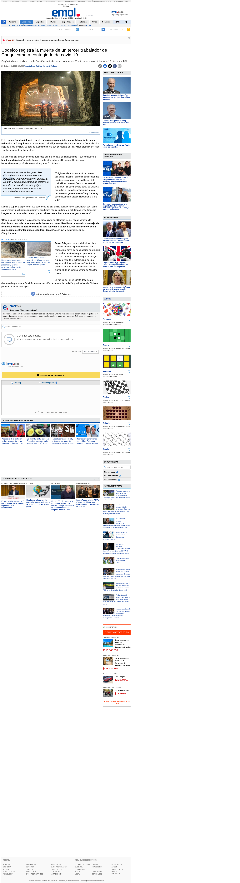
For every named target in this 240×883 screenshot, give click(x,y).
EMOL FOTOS (31, 871)
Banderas (107, 319)
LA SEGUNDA (97, 871)
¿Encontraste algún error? (53, 294)
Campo (39, 1)
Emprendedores (30, 25)
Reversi (106, 345)
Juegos (107, 299)
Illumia (29, 483)
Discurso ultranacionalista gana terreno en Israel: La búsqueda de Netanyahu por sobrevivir (116, 241)
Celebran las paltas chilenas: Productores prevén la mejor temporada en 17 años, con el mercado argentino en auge (38, 443)
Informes (63, 25)
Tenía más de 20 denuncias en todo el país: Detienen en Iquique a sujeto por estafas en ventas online (116, 599)
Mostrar (66, 6)
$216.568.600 (110, 650)
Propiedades (70, 1)
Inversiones (50, 1)
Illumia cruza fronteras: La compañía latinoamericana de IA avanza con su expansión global (38, 503)
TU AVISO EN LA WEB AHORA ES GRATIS (116, 703)
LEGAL (77, 874)
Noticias (20, 25)
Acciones (41, 25)
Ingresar (115, 15)
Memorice (107, 371)
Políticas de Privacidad (49, 880)
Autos (60, 1)
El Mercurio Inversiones (13, 483)
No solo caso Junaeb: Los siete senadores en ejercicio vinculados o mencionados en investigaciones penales (117, 613)
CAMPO (95, 864)
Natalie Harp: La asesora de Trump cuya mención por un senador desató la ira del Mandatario (116, 289)
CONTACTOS (56, 871)
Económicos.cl (94, 1)
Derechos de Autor (34, 880)
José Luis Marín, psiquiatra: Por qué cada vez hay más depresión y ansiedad (116, 97)
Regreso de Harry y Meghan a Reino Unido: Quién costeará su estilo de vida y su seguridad (115, 265)
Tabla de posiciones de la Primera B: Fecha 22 (122, 560)
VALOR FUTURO (117, 869)
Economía (26, 22)
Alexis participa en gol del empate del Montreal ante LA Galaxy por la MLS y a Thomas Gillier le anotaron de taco (116, 495)
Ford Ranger (120, 677)
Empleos (81, 1)
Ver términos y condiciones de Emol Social (51, 412)
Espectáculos (68, 22)
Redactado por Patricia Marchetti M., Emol (40, 66)
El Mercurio (14, 1)
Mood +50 (55, 483)
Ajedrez (106, 397)
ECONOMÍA (7, 867)
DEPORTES (7, 869)
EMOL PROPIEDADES (59, 867)
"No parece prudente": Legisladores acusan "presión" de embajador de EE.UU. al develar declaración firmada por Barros (116, 548)
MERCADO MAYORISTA (116, 872)
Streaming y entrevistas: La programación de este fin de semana (47, 40)
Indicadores (72, 25)
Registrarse (123, 15)
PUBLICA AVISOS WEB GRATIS (117, 632)
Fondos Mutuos (52, 25)
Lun (126, 1)
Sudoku (106, 449)
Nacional (13, 22)
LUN (93, 869)
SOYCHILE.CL (97, 874)
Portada (12, 25)
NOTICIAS (6, 864)
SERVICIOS (30, 867)
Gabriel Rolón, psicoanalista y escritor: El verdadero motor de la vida (116, 123)
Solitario (106, 423)
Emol (5, 1)
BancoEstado (82, 483)
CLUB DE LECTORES (82, 864)
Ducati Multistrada (122, 690)
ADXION (114, 867)
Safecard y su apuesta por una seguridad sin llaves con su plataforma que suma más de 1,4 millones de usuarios (116, 207)
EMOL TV (29, 869)
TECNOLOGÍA (8, 874)
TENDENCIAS (31, 864)
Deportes (40, 22)
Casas (108, 1)
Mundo (53, 22)
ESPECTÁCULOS (9, 871)
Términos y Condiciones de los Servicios (72, 880)
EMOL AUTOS (56, 864)
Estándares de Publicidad (95, 880)
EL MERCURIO (80, 869)
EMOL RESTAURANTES (34, 874)
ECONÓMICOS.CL (118, 864)
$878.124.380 (110, 668)
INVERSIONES (97, 867)
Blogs (24, 1)
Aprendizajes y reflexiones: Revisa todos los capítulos (116, 146)
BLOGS (77, 871)
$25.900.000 (121, 679)
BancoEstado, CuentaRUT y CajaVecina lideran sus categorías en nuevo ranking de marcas (87, 503)
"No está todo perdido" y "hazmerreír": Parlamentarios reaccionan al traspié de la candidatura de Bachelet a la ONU (116, 523)
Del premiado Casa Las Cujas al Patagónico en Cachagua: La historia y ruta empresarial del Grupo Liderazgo (115, 181)
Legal (32, 1)
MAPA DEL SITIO (57, 874)
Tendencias (82, 22)
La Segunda (118, 1)
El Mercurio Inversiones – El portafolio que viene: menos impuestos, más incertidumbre (12, 504)
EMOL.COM (79, 867)
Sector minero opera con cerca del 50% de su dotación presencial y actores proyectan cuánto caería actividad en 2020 (13, 265)
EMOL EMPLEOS (57, 869)
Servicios (106, 22)
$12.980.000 (121, 693)
